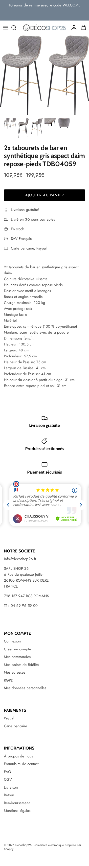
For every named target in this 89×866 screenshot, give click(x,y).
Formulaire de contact (21, 764)
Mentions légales (17, 810)
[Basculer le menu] (5, 27)
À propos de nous (18, 756)
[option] (44, 75)
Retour (9, 795)
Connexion (12, 641)
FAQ (7, 772)
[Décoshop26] (44, 28)
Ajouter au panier (44, 195)
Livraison (11, 787)
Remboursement (17, 803)
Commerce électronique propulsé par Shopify (42, 847)
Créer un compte (17, 649)
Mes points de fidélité (21, 664)
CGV (8, 779)
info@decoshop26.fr (20, 559)
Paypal (9, 718)
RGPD (8, 680)
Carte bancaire (15, 726)
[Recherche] (16, 27)
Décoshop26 (23, 845)
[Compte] (72, 27)
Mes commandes (17, 657)
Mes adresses (14, 672)
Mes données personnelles (25, 688)
